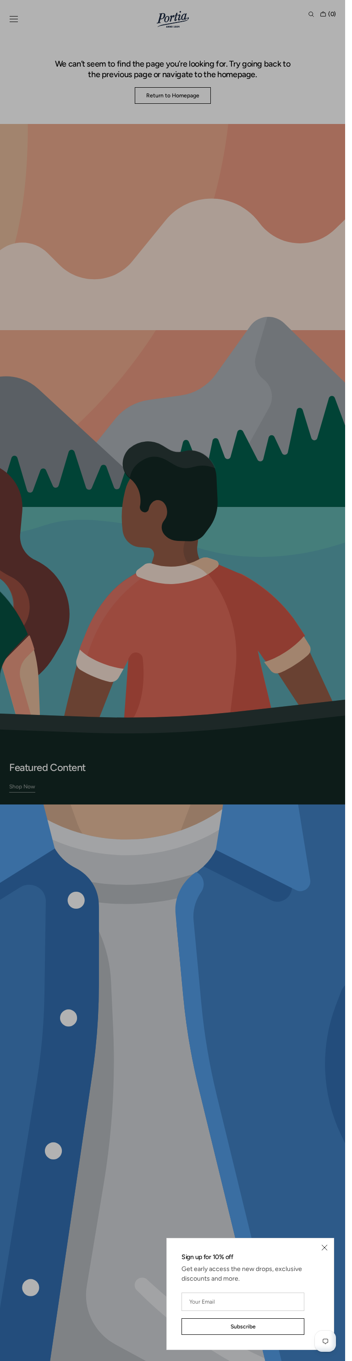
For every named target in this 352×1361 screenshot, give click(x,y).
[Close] (324, 1247)
